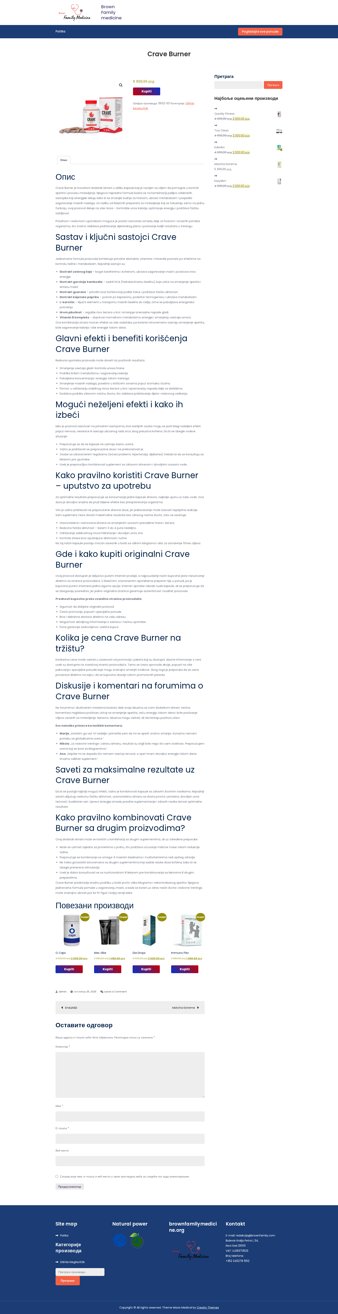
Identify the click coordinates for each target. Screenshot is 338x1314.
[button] (120, 85)
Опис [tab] (63, 160)
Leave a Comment (115, 991)
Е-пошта (62, 1128)
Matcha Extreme (183, 1008)
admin (63, 991)
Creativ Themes (208, 1308)
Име (59, 1106)
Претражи (68, 1281)
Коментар (63, 1047)
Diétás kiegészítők (72, 1262)
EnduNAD (71, 1008)
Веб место (62, 1150)
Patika (60, 31)
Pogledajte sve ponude (260, 31)
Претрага (224, 76)
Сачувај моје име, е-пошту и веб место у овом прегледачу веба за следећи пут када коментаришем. (125, 1176)
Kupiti (147, 91)
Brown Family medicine (111, 12)
